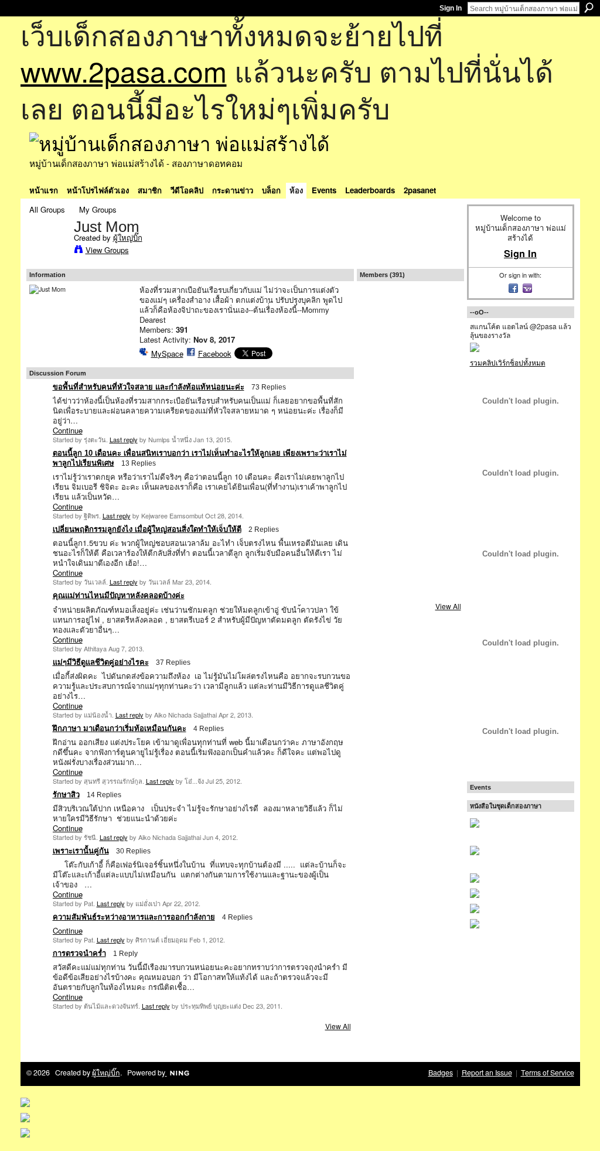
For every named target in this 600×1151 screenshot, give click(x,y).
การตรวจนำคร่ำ (79, 953)
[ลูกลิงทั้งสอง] (410, 434)
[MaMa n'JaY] (410, 496)
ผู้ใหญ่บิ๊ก (127, 237)
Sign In (450, 8)
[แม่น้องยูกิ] (410, 465)
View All (338, 1026)
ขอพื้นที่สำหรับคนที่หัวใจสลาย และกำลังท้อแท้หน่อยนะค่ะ (148, 386)
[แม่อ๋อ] (441, 496)
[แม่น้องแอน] (410, 527)
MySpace (167, 353)
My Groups (98, 209)
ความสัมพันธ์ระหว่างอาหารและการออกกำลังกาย (134, 917)
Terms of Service (547, 1072)
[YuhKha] (379, 496)
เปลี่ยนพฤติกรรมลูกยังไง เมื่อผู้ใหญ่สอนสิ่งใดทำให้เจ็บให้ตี (147, 529)
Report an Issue (487, 1072)
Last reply (124, 439)
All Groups (47, 209)
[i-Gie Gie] (441, 403)
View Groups (107, 249)
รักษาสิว (66, 794)
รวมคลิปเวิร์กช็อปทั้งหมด (508, 362)
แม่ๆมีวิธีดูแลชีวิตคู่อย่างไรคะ (101, 662)
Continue (68, 430)
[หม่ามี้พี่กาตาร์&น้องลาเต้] (441, 341)
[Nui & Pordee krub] (441, 372)
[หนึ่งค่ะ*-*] (379, 434)
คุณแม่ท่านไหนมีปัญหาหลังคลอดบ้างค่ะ (119, 595)
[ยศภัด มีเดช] (441, 589)
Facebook (214, 353)
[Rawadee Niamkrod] (379, 372)
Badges (440, 1072)
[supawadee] (379, 558)
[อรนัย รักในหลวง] (379, 310)
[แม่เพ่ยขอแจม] (410, 372)
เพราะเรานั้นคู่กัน (81, 850)
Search (589, 7)
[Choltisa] (410, 558)
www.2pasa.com (124, 70)
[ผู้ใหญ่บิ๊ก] (48, 251)
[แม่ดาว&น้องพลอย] (410, 589)
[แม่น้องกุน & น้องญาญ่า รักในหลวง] (410, 341)
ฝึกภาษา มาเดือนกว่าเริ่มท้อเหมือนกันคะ (119, 728)
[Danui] (410, 403)
